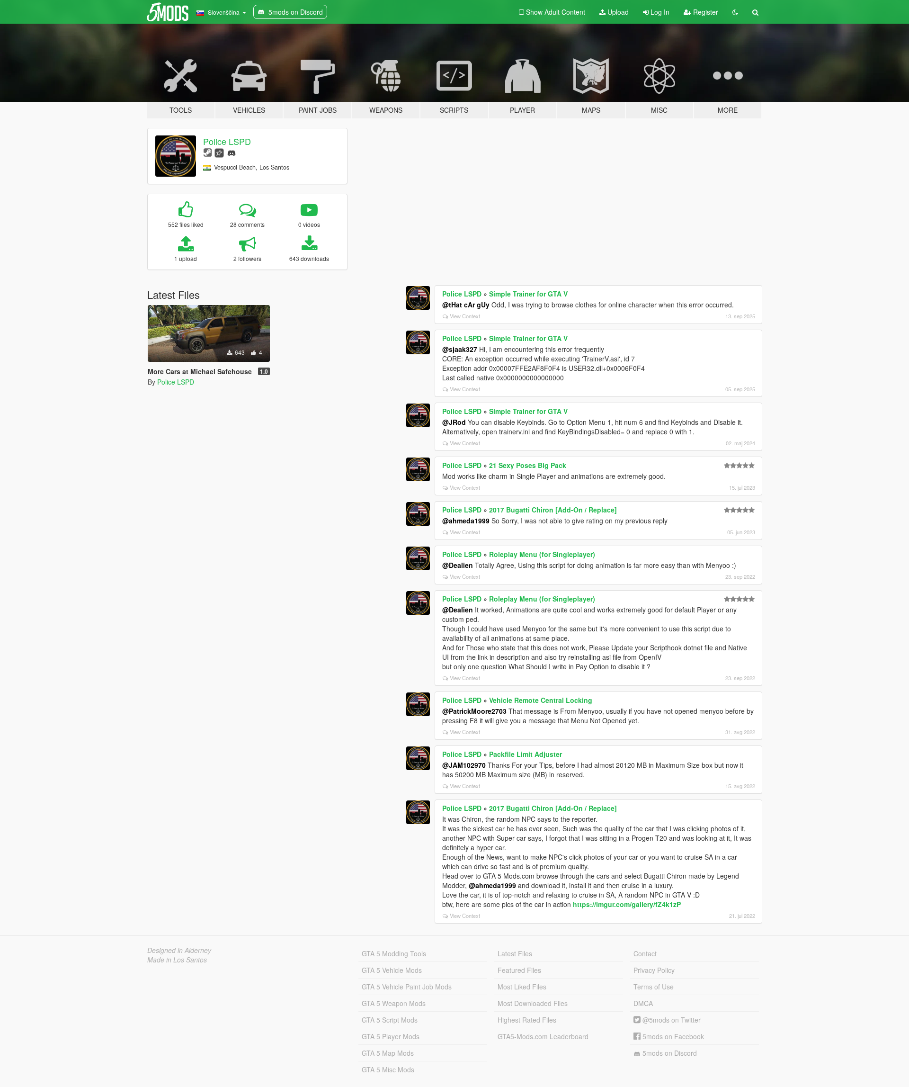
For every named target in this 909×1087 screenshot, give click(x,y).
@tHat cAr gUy (466, 304)
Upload (617, 12)
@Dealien (457, 565)
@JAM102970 (464, 765)
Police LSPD (227, 141)
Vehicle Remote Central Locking (540, 700)
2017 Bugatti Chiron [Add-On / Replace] (553, 509)
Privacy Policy (654, 970)
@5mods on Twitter (671, 1019)
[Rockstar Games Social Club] (219, 152)
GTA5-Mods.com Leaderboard (543, 1036)
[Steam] (207, 152)
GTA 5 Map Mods (388, 1053)
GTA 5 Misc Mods (388, 1069)
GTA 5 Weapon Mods (394, 1003)
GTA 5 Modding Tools (394, 953)
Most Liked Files (522, 986)
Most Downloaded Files (533, 1003)
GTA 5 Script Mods (390, 1019)
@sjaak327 (459, 349)
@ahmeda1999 (466, 520)
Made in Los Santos (177, 959)
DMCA (643, 1003)
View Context (465, 316)
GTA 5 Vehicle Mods (392, 970)
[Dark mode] (735, 12)
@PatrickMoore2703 (474, 711)
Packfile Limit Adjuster (525, 754)
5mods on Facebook (672, 1036)
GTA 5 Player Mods (390, 1036)
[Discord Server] (231, 152)
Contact (645, 953)
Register (704, 12)
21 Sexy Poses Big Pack (527, 465)
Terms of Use (653, 986)
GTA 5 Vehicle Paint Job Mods (407, 986)
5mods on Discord (669, 1053)
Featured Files (519, 970)
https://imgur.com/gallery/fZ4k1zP (627, 904)
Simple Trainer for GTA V (528, 293)
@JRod (454, 422)
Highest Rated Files (527, 1019)
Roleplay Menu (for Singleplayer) (542, 554)
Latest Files (515, 953)
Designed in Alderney (179, 950)
